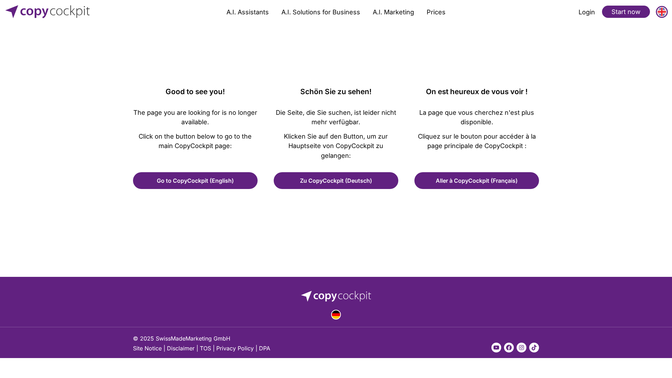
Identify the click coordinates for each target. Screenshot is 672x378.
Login (587, 12)
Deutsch (336, 315)
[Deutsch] (336, 315)
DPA (264, 348)
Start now (625, 11)
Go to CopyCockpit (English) (195, 180)
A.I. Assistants (247, 12)
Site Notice (147, 348)
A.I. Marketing (393, 12)
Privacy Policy (235, 348)
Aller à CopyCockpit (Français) (477, 180)
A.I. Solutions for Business (320, 12)
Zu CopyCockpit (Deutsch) (336, 180)
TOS (205, 348)
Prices (436, 12)
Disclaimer (181, 348)
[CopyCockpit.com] (71, 11)
